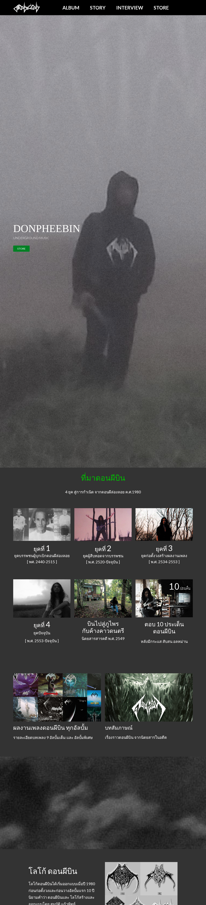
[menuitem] (71, 7)
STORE (21, 248)
